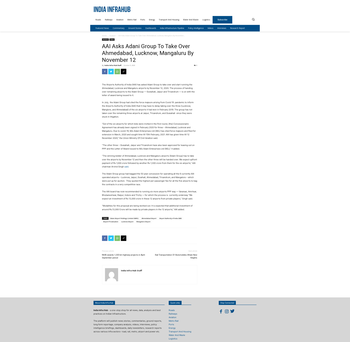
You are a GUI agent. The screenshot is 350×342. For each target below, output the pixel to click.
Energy (172, 328)
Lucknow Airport (127, 222)
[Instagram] (226, 311)
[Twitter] (111, 71)
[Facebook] (104, 71)
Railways (173, 313)
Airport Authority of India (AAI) (170, 218)
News (112, 39)
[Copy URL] (123, 71)
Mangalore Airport (143, 222)
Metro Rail (174, 321)
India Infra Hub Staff (112, 65)
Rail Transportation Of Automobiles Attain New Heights (176, 256)
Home (104, 35)
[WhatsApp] (117, 71)
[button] (253, 19)
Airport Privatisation (110, 222)
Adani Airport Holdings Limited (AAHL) (124, 218)
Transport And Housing (180, 331)
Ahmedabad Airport (149, 218)
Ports (171, 324)
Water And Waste (177, 335)
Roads (172, 310)
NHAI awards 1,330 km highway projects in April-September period (123, 256)
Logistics (173, 338)
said (126, 166)
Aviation (112, 35)
